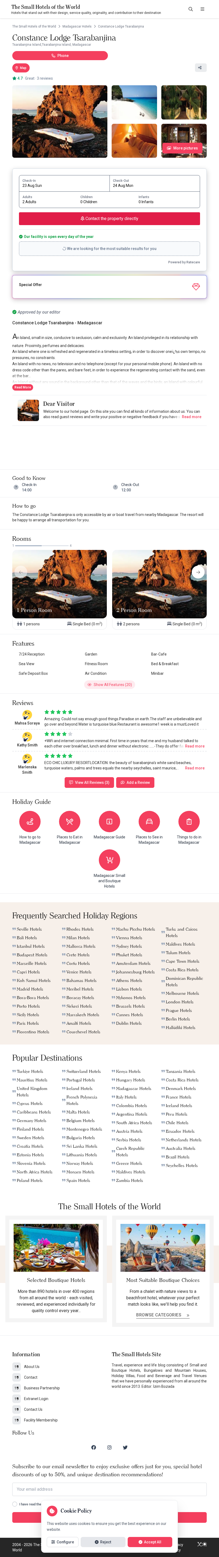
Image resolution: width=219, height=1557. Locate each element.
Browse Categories (159, 1314)
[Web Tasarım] (202, 1547)
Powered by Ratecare (184, 262)
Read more (191, 417)
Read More (22, 387)
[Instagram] (109, 1447)
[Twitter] (125, 1447)
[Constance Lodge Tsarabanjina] (59, 121)
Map (23, 68)
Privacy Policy (177, 1547)
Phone (63, 55)
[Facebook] (94, 1447)
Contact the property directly (111, 218)
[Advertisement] (109, 442)
